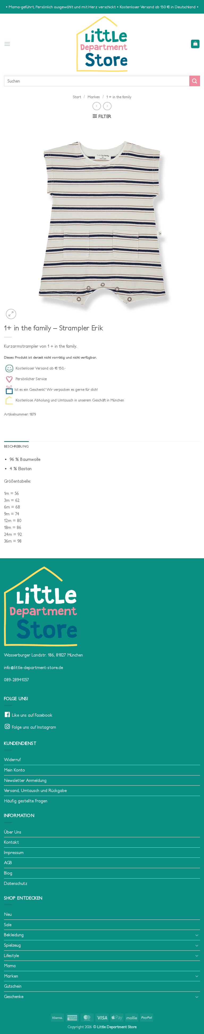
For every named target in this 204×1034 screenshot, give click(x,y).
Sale (7, 924)
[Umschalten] (197, 935)
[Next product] (96, 106)
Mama (10, 965)
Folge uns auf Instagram (34, 727)
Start (77, 97)
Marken (94, 97)
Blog (8, 873)
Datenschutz (15, 883)
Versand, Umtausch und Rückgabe (35, 790)
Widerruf (12, 759)
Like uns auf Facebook (32, 715)
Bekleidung (14, 934)
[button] (7, 43)
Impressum (14, 852)
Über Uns (12, 832)
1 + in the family (119, 97)
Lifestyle (11, 955)
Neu (8, 914)
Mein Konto (14, 770)
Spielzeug (12, 945)
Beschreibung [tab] (16, 446)
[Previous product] (107, 106)
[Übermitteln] (194, 81)
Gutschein (13, 986)
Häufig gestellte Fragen (25, 800)
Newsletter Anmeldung (25, 780)
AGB (8, 862)
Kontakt (11, 842)
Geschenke (13, 996)
